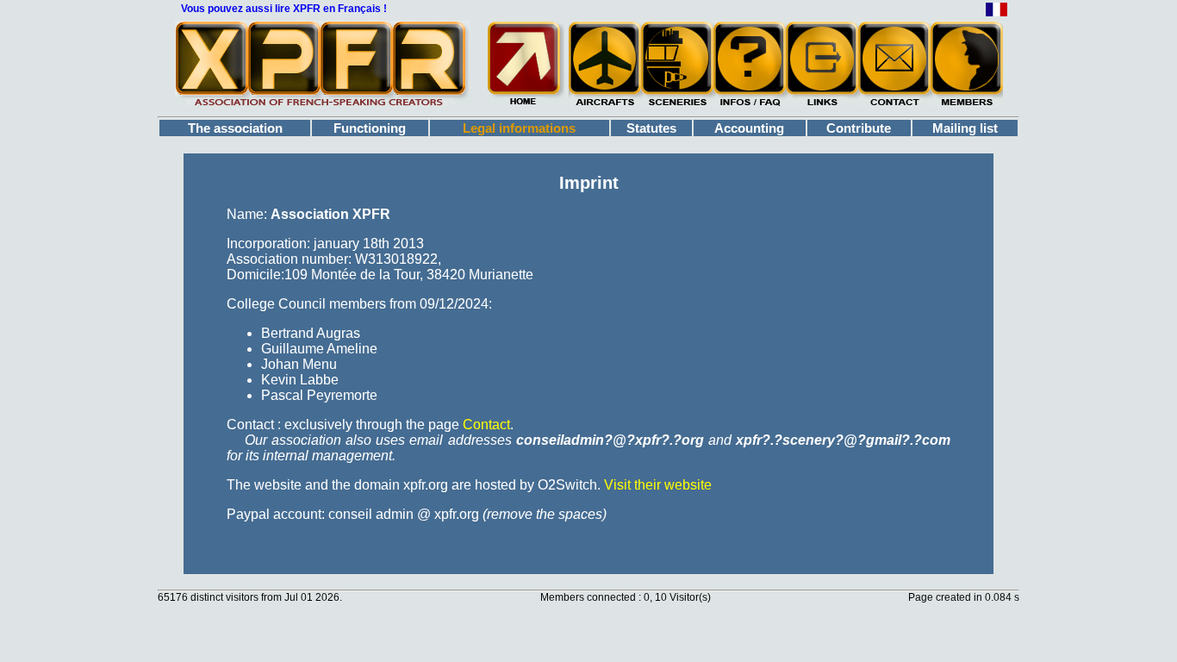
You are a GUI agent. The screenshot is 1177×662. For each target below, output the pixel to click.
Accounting (749, 128)
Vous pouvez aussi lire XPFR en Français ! (284, 9)
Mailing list (965, 128)
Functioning (369, 128)
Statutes (651, 128)
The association (235, 128)
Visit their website (658, 485)
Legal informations (519, 128)
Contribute (858, 128)
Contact (486, 424)
